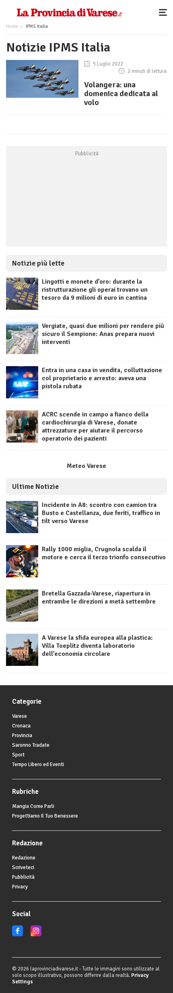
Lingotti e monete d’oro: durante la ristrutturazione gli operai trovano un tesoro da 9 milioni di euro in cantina (95, 290)
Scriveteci (23, 867)
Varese (19, 716)
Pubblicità (23, 877)
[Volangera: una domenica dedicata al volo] (42, 98)
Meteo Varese (86, 466)
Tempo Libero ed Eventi (38, 764)
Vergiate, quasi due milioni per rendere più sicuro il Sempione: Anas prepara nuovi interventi (103, 334)
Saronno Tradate (30, 745)
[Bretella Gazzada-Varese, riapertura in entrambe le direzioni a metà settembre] (22, 620)
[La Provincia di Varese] (69, 12)
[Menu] (165, 12)
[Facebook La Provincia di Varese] (17, 934)
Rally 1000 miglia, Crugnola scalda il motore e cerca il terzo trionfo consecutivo (104, 553)
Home (12, 26)
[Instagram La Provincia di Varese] (36, 934)
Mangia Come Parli (33, 806)
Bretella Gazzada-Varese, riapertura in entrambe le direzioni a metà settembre (99, 597)
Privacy (20, 887)
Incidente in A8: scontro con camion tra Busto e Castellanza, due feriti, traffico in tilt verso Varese (101, 513)
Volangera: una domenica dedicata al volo (121, 93)
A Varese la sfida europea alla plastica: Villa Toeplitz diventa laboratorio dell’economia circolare (97, 646)
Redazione (23, 858)
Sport (18, 755)
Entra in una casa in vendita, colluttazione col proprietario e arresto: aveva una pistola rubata (102, 378)
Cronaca (21, 726)
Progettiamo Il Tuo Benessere (45, 816)
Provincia (22, 735)
